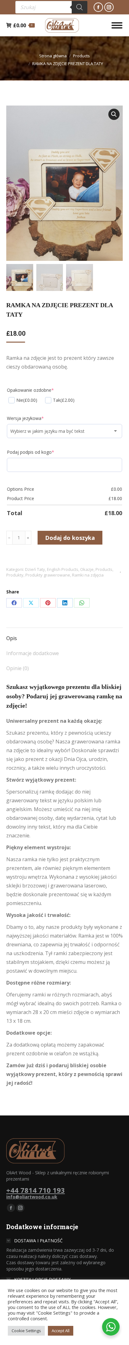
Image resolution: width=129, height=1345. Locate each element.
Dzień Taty (35, 569)
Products (103, 569)
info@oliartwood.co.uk (31, 1197)
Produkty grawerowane (47, 575)
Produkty (14, 575)
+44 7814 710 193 (35, 1190)
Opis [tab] (11, 638)
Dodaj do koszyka (70, 537)
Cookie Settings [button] (26, 1330)
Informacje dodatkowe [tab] (32, 653)
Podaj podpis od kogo (30, 452)
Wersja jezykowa (25, 418)
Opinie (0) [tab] (17, 668)
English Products (62, 569)
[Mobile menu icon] (117, 25)
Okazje (87, 569)
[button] (114, 114)
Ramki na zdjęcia (88, 575)
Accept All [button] (61, 1330)
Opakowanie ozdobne (30, 390)
